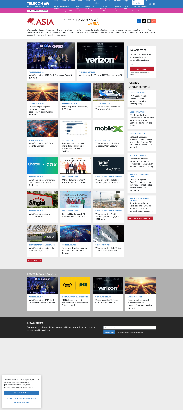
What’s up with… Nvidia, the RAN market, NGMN (41, 249)
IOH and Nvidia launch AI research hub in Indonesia (73, 215)
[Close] (38, 379)
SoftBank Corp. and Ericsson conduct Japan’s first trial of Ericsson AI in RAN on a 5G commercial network (141, 142)
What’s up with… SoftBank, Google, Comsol (41, 144)
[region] (21, 391)
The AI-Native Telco (87, 72)
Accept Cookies (21, 393)
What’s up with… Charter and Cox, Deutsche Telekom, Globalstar (42, 182)
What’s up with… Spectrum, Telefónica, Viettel (107, 107)
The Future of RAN (36, 140)
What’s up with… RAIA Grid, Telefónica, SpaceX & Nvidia (42, 301)
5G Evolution (67, 140)
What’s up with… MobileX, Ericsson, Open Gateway (107, 144)
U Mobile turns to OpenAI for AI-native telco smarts (74, 181)
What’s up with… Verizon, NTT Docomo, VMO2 (100, 75)
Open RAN (78, 7)
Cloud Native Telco (89, 7)
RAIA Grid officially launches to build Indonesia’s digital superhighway (138, 100)
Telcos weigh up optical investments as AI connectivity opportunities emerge (41, 110)
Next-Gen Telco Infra (138, 155)
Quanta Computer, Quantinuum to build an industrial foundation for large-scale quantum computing (141, 184)
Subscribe (141, 69)
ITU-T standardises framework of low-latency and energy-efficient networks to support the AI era (142, 120)
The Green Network (103, 7)
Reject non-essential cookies (21, 398)
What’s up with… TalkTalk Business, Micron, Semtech (107, 181)
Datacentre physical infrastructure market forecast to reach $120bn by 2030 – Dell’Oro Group (141, 162)
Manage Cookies (21, 402)
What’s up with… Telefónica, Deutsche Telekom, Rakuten (108, 249)
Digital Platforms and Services (61, 7)
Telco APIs (126, 7)
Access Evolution (36, 72)
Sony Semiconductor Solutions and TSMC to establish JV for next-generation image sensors (141, 207)
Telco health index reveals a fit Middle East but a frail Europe (74, 250)
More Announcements (139, 218)
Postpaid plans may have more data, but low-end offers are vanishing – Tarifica (73, 147)
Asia (134, 6)
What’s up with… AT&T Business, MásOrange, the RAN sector (107, 216)
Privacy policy (138, 332)
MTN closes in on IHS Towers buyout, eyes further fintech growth (75, 302)
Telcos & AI (118, 7)
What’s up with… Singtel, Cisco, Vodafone (40, 215)
